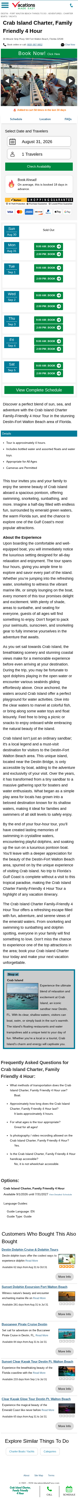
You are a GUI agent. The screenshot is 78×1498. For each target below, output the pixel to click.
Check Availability (39, 166)
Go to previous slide (7, 81)
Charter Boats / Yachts (21, 1451)
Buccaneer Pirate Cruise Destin (24, 1324)
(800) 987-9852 (34, 44)
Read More (31, 1260)
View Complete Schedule (39, 390)
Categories (50, 1451)
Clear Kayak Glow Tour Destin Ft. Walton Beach (36, 1399)
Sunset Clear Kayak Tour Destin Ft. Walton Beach (37, 1361)
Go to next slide (70, 81)
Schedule (16, 119)
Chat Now (69, 44)
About (26, 1475)
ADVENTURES (55, 14)
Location (45, 119)
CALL (49, 1494)
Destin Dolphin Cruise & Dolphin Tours (30, 1249)
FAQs (68, 119)
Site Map (38, 1475)
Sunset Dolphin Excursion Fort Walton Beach (34, 1287)
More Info (64, 1276)
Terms (51, 1475)
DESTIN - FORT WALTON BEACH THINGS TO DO (23, 14)
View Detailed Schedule (60, 1194)
